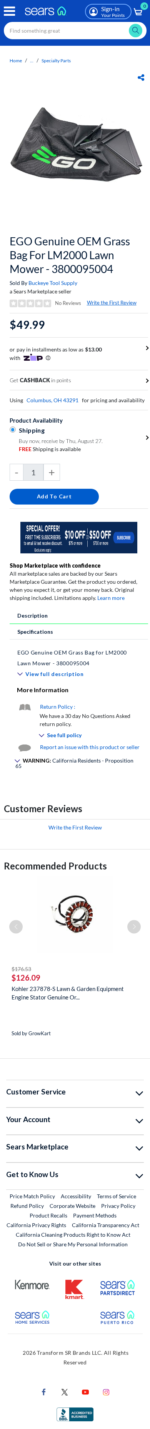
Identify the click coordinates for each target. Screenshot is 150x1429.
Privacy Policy (118, 1205)
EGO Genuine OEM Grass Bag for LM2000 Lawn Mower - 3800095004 (70, 255)
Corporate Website (73, 1205)
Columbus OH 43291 (52, 400)
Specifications (35, 631)
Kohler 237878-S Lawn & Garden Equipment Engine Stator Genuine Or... (68, 993)
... (31, 60)
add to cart (54, 496)
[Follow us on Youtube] (85, 1391)
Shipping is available (50, 449)
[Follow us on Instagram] (106, 1391)
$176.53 (21, 969)
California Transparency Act (105, 1225)
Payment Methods (95, 1215)
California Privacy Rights (36, 1225)
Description (32, 615)
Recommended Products (55, 865)
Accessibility (76, 1196)
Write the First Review (112, 303)
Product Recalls (48, 1215)
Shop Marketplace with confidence (55, 565)
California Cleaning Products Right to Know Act (73, 1234)
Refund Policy (27, 1205)
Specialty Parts (56, 60)
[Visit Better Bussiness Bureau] (75, 1413)
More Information (42, 689)
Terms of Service (116, 1196)
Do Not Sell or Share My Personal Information (73, 1244)
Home (16, 60)
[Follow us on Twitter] (64, 1391)
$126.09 (26, 977)
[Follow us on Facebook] (44, 1391)
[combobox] (75, 30)
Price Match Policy (32, 1196)
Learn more (111, 598)
